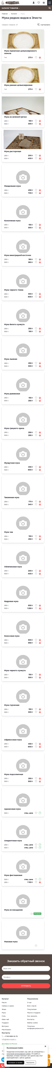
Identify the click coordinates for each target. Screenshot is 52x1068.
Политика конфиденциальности (35, 1027)
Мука (4, 1013)
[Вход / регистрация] (33, 2)
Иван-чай (5, 1019)
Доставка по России (9, 1044)
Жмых (4, 1009)
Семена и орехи (8, 1006)
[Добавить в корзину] (40, 57)
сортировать (45, 25)
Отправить (26, 986)
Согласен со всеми (15, 1063)
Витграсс (5, 1026)
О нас (29, 1002)
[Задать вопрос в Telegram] (3, 1059)
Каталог (14, 14)
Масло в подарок (33, 1013)
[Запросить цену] (40, 812)
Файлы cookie (32, 1023)
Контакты (30, 1019)
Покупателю (32, 1009)
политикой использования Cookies (19, 1054)
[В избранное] (36, 57)
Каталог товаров (10, 8)
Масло (4, 1002)
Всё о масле (31, 1006)
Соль (4, 1016)
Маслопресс (6, 1030)
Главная (5, 14)
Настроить (30, 1063)
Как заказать (32, 1016)
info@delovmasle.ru (9, 1039)
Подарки (5, 1023)
